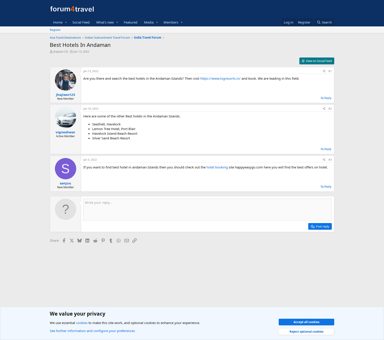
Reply (328, 98)
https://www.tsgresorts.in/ (220, 78)
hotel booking (217, 167)
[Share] (324, 71)
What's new (105, 22)
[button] (66, 22)
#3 (330, 160)
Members (171, 22)
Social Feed (81, 22)
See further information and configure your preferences (92, 330)
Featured (130, 22)
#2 (330, 109)
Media (149, 22)
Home (57, 22)
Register (55, 30)
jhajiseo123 (60, 51)
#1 (330, 71)
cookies (82, 322)
